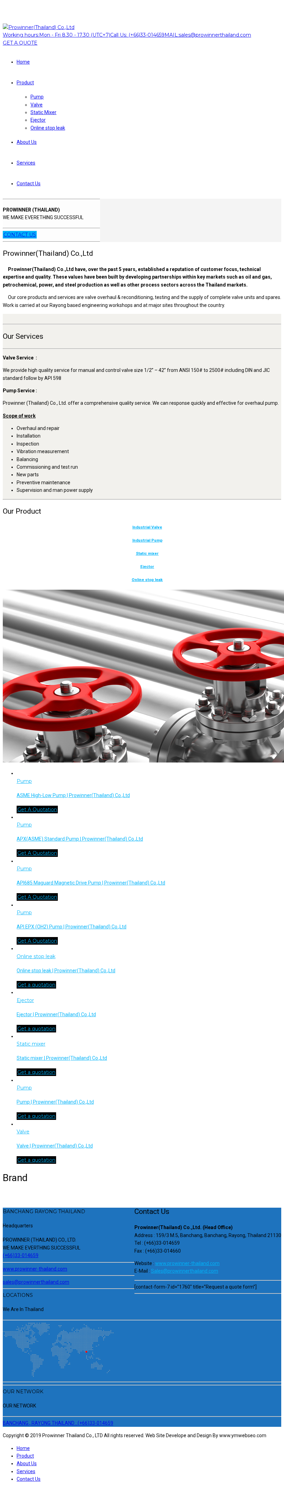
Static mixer (147, 553)
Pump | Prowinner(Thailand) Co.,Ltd (55, 1102)
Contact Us (29, 183)
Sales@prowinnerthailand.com (184, 1271)
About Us (27, 142)
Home (23, 62)
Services (26, 163)
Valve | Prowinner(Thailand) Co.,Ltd (55, 1146)
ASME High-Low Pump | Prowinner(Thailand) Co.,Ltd (73, 795)
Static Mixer (43, 112)
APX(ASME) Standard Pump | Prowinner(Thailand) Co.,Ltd (80, 839)
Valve (36, 104)
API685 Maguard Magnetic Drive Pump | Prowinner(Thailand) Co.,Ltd (91, 883)
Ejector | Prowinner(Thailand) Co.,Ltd (56, 1014)
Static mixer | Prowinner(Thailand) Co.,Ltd (62, 1058)
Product (25, 82)
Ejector (38, 120)
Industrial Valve (147, 527)
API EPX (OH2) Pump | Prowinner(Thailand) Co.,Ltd (71, 926)
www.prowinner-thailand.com (187, 1263)
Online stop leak (47, 128)
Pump (37, 97)
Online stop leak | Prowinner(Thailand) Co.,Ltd (66, 970)
